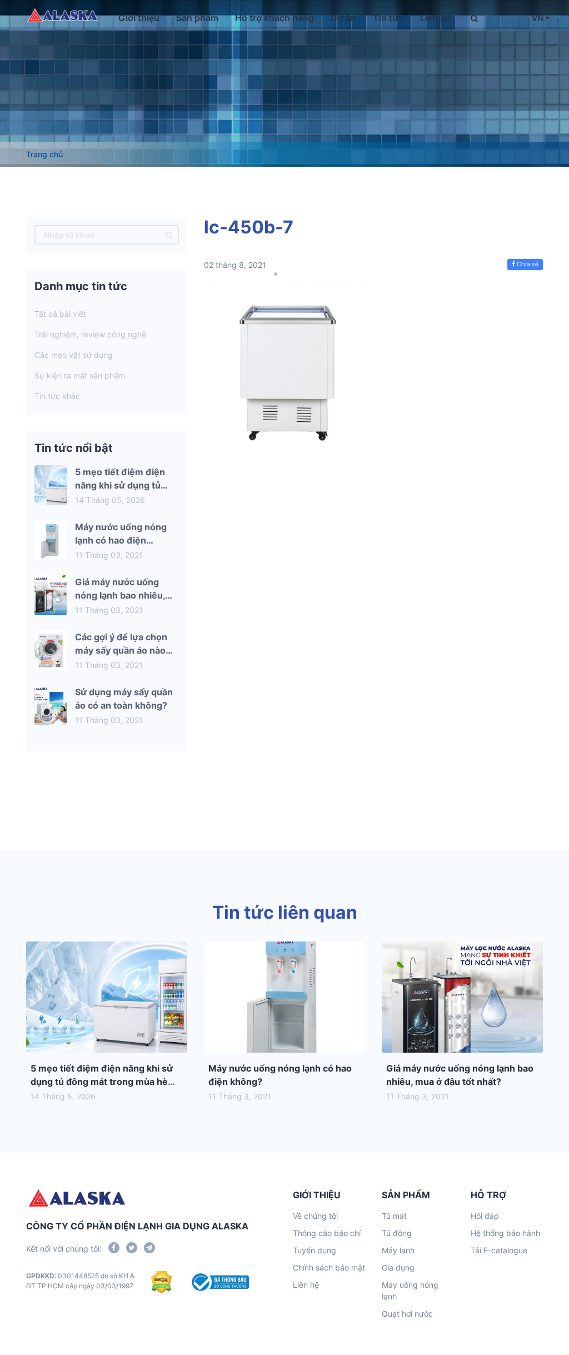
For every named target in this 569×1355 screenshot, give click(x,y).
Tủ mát (394, 1216)
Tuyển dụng (314, 1250)
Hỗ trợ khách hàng (274, 17)
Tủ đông (397, 1233)
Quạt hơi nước (407, 1313)
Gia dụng (398, 1267)
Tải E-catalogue (499, 1250)
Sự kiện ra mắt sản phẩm (79, 375)
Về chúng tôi (315, 1216)
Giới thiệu (138, 17)
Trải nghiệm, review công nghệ (90, 334)
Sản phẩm (197, 17)
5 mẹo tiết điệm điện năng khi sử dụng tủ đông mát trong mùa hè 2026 (102, 1081)
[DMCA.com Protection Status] (161, 1282)
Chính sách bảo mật (329, 1267)
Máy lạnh (398, 1250)
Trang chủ (44, 154)
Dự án (343, 17)
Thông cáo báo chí (327, 1233)
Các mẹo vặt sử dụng (73, 355)
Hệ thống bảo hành (505, 1233)
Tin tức (388, 17)
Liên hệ (435, 17)
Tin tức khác (57, 396)
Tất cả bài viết (60, 313)
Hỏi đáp (485, 1216)
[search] (169, 235)
